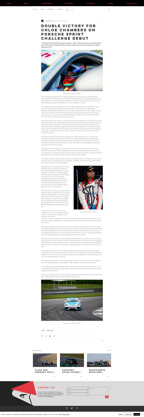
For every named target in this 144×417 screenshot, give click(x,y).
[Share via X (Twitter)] (46, 336)
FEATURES (60, 9)
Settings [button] (121, 414)
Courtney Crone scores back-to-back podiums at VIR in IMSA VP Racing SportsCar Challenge (71, 371)
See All (109, 350)
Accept (137, 414)
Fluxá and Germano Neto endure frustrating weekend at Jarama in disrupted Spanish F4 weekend (44, 371)
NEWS (42, 9)
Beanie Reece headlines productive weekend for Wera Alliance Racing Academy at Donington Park (98, 371)
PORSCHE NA (50, 330)
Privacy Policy (66, 414)
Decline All (128, 414)
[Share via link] (54, 336)
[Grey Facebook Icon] (76, 408)
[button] (109, 9)
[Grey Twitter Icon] (71, 408)
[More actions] (102, 21)
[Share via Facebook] (42, 336)
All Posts (35, 9)
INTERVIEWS (50, 9)
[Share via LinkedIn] (50, 336)
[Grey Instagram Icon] (66, 408)
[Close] (142, 414)
